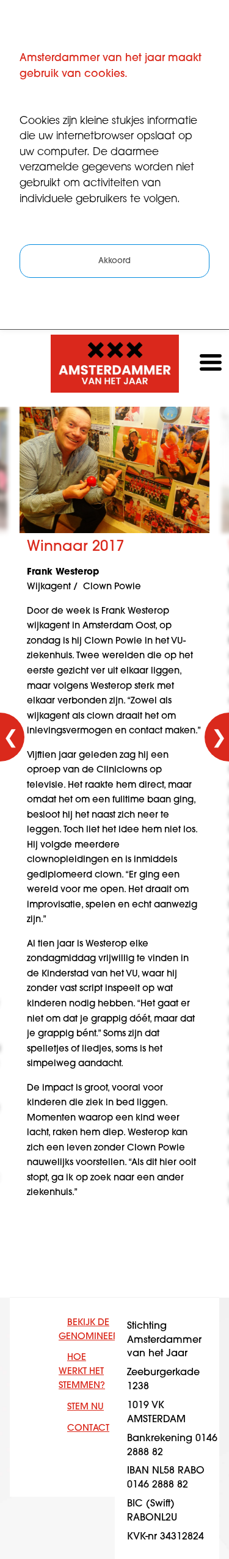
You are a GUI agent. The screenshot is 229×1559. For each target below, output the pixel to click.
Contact (88, 1428)
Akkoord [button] (114, 261)
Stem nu (85, 1407)
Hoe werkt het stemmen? (82, 1371)
